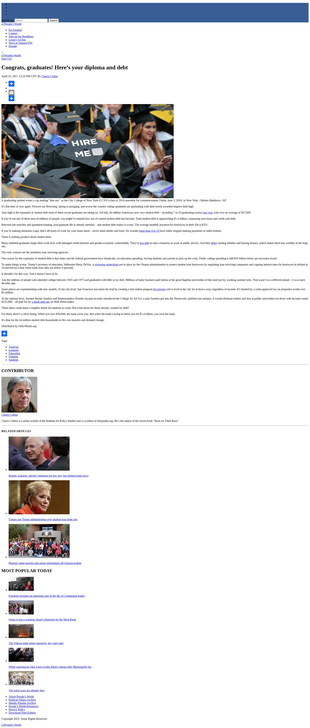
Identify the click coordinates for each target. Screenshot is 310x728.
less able (144, 243)
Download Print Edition (22, 712)
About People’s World (21, 696)
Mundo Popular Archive (22, 703)
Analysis (13, 346)
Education (14, 353)
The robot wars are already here (26, 690)
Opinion (13, 356)
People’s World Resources (23, 706)
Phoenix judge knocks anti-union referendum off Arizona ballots (45, 563)
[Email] (159, 92)
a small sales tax (41, 301)
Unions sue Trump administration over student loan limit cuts (43, 519)
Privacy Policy (17, 709)
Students (13, 359)
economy (14, 350)
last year (207, 212)
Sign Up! (6, 58)
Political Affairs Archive (22, 699)
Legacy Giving (17, 39)
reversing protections (106, 264)
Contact (13, 33)
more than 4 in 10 (149, 230)
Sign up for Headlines (21, 36)
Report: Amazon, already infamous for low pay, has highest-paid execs (48, 475)
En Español (15, 30)
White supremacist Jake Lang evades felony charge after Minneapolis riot (50, 666)
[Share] (159, 84)
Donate (13, 46)
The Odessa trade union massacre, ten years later (36, 643)
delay (214, 243)
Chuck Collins (50, 76)
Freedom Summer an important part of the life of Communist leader (47, 595)
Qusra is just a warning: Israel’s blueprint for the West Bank (42, 619)
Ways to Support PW (20, 42)
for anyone (159, 289)
